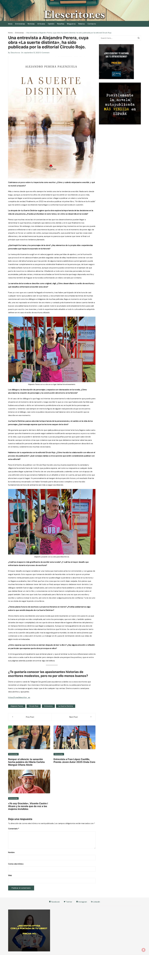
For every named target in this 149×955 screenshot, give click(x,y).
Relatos (81, 24)
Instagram (82, 902)
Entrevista (48, 706)
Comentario (13, 829)
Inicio (10, 24)
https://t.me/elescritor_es (19, 697)
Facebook (55, 902)
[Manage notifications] (143, 950)
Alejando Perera (16, 706)
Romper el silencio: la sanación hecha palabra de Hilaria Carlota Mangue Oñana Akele (26, 762)
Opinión (51, 24)
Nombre (11, 852)
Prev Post (30, 717)
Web (10, 875)
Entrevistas (20, 24)
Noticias (31, 24)
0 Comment (44, 53)
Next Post (73, 717)
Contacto (92, 24)
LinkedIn (96, 902)
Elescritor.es (15, 53)
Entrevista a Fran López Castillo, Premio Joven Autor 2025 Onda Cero (74, 760)
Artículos (41, 24)
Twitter (69, 902)
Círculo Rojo (33, 706)
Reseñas (60, 24)
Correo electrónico (16, 864)
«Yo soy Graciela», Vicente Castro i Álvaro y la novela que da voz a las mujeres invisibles (28, 806)
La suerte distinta (65, 706)
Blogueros (71, 24)
